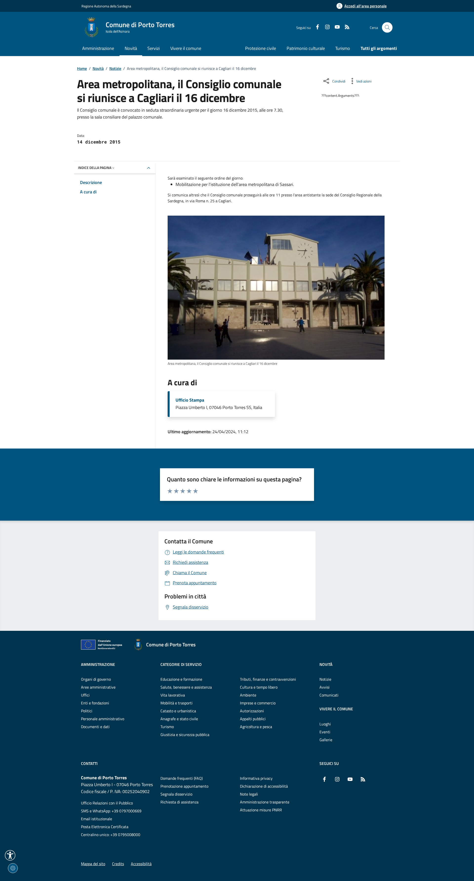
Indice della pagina (94, 167)
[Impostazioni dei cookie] (13, 868)
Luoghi (325, 724)
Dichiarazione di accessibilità (264, 786)
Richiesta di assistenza (179, 802)
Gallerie (325, 740)
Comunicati (328, 695)
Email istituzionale (96, 819)
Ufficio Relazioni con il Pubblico (107, 803)
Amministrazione (98, 664)
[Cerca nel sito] (387, 27)
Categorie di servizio (181, 664)
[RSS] (345, 27)
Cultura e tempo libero (258, 687)
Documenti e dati (95, 727)
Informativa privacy (256, 778)
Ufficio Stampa (190, 400)
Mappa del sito (93, 864)
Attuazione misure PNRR (261, 810)
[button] (10, 855)
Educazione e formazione (181, 679)
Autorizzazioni (252, 711)
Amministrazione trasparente (264, 802)
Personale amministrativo (102, 719)
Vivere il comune (336, 709)
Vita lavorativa (172, 695)
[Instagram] (325, 27)
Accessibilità (141, 864)
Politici (86, 711)
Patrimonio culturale (306, 48)
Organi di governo (96, 679)
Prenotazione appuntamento (184, 786)
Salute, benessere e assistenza (186, 687)
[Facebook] (315, 27)
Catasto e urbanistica (178, 711)
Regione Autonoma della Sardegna (106, 6)
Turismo (342, 48)
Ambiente (248, 695)
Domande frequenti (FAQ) (181, 778)
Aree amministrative (98, 687)
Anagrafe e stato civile (179, 719)
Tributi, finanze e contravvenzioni (268, 679)
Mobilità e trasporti (176, 703)
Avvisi (324, 687)
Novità (98, 68)
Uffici (85, 695)
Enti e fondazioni (95, 703)
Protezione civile (260, 48)
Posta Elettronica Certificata (104, 827)
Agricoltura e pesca (256, 727)
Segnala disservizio (176, 794)
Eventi (324, 732)
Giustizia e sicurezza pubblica (184, 735)
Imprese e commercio (258, 703)
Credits (118, 864)
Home (82, 68)
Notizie (115, 68)
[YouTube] (335, 27)
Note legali (249, 794)
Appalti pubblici (253, 719)
